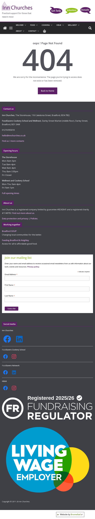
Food (32, 25)
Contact (32, 31)
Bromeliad (76, 514)
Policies (33, 218)
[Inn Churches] (5, 28)
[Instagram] (15, 356)
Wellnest (72, 25)
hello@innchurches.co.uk (13, 135)
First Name (10, 285)
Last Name (10, 296)
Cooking (46, 25)
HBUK (58, 25)
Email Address (11, 274)
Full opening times (10, 193)
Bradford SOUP (9, 231)
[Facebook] (8, 339)
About (19, 31)
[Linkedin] (20, 339)
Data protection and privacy (15, 218)
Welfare (20, 25)
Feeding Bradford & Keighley (15, 240)
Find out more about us (23, 213)
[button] (25, 25)
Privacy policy (33, 267)
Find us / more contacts (13, 141)
